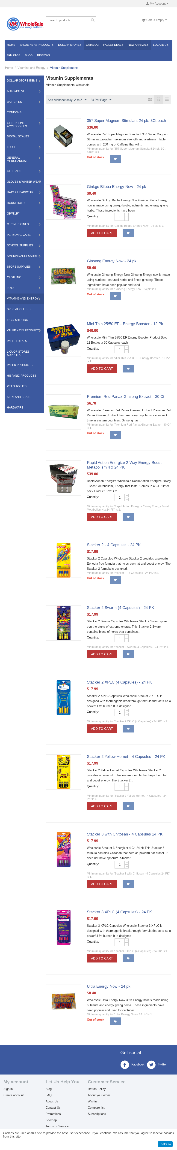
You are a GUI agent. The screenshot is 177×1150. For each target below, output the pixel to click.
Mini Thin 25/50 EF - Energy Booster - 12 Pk (125, 324)
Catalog (92, 44)
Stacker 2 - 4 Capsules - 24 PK (114, 545)
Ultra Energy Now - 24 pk (108, 986)
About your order (99, 1095)
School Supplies (20, 245)
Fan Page (13, 55)
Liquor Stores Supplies (18, 353)
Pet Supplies (17, 386)
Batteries (14, 101)
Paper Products (19, 365)
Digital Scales (18, 136)
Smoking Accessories (23, 256)
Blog (28, 55)
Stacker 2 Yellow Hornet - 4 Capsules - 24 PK (126, 756)
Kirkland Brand (19, 397)
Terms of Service (57, 1126)
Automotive (16, 91)
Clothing (14, 277)
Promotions (53, 1114)
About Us (52, 1101)
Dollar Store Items (22, 80)
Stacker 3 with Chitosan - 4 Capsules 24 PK (124, 834)
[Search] (92, 21)
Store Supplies (19, 266)
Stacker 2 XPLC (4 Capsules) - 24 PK (119, 682)
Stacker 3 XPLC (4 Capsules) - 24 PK (119, 912)
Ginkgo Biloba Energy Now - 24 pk (116, 187)
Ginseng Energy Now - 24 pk (111, 261)
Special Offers (18, 309)
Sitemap (51, 1120)
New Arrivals (138, 44)
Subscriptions (97, 1114)
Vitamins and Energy (31, 68)
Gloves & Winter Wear (24, 181)
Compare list (96, 1107)
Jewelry (13, 213)
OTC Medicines (18, 224)
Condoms (14, 112)
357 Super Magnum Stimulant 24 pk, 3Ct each (126, 120)
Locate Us (160, 44)
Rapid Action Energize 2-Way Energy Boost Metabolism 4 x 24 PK (124, 464)
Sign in (8, 1089)
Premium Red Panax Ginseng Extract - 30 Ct (125, 396)
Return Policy (97, 1089)
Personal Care (19, 234)
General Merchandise (17, 159)
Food (11, 147)
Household (16, 203)
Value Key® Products (36, 44)
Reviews (43, 55)
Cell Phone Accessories (17, 124)
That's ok (165, 1144)
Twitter (162, 1064)
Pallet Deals (113, 44)
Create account (13, 1095)
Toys (10, 288)
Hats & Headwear (20, 192)
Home (11, 44)
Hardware (15, 407)
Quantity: (93, 216)
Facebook (137, 1064)
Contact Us (53, 1107)
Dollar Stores (69, 44)
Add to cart (102, 233)
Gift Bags (14, 171)
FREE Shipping (17, 319)
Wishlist (93, 1101)
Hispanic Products (21, 375)
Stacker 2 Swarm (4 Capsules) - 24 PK (120, 607)
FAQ (49, 1095)
